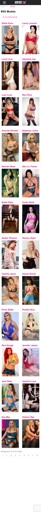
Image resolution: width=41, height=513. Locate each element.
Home (3, 6)
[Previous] (3, 455)
